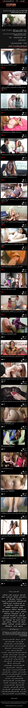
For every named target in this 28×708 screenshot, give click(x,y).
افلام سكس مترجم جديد (9, 684)
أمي (3, 619)
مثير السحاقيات (10, 605)
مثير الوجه (12, 611)
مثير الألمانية (14, 609)
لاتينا (19, 621)
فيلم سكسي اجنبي (13, 682)
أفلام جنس (5, 682)
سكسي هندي (6, 687)
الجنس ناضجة (22, 594)
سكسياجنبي (14, 671)
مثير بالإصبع (23, 624)
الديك (14, 619)
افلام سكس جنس (6, 689)
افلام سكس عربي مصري (16, 650)
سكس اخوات (19, 667)
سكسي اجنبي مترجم (11, 676)
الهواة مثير (22, 1)
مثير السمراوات (14, 607)
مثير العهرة (20, 626)
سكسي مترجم (23, 691)
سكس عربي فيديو (17, 663)
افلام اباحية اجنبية (12, 656)
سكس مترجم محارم (10, 667)
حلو (13, 1)
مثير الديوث (19, 617)
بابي (24, 603)
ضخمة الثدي (5, 594)
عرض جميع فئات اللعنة (14, 629)
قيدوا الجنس (23, 611)
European (4, 624)
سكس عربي (23, 674)
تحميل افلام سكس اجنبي (19, 643)
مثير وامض (17, 611)
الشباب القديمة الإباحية (18, 37)
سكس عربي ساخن (13, 654)
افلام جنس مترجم (19, 641)
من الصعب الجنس (21, 40)
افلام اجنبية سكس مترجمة (17, 678)
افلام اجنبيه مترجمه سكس (8, 693)
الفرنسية (18, 619)
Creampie (7, 607)
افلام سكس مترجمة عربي (18, 661)
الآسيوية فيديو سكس (7, 1)
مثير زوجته (4, 601)
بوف (20, 613)
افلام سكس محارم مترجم (8, 645)
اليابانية (3, 596)
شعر (23, 613)
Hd (17, 1)
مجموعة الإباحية (7, 613)
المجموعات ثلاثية (5, 611)
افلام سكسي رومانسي (18, 658)
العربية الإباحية (11, 624)
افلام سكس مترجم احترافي (8, 639)
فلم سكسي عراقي (8, 661)
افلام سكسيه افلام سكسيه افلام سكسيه (10, 691)
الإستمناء (21, 607)
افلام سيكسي (5, 656)
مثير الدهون (22, 605)
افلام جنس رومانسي (21, 656)
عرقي (10, 37)
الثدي (3, 609)
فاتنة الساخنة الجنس (11, 601)
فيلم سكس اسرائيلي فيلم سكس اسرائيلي (17, 652)
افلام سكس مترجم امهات (8, 680)
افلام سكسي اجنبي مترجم (18, 665)
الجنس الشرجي (9, 596)
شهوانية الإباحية (8, 619)
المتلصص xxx (12, 599)
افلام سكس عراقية (20, 684)
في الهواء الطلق (8, 626)
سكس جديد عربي (22, 671)
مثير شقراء (23, 619)
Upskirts (14, 621)
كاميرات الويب (6, 615)
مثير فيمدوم (8, 609)
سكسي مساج (21, 654)
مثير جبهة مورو (16, 594)
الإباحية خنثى (17, 624)
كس (7, 599)
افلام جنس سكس (14, 687)
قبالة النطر (15, 596)
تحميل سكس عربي (6, 671)
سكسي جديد (4, 652)
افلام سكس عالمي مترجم (14, 674)
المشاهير (24, 617)
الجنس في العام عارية (17, 603)
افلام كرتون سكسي (15, 689)
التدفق (4, 621)
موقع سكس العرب (8, 665)
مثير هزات (15, 626)
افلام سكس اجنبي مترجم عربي (18, 669)
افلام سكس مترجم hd (14, 591)
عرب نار (8, 650)
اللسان (10, 594)
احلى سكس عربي (8, 658)
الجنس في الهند (8, 648)
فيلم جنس (23, 639)
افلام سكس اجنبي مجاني (20, 645)
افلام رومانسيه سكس (9, 641)
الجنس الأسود (5, 674)
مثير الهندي (9, 621)
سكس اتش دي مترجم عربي (16, 43)
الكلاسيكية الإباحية (5, 617)
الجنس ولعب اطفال (22, 609)
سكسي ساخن (21, 682)
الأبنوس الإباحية (22, 615)
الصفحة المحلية (14, 698)
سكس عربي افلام (7, 669)
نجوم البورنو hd (15, 613)
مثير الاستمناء (19, 599)
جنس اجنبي (21, 687)
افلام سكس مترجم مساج (17, 648)
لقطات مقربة (13, 617)
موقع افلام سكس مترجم (20, 693)
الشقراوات (16, 605)
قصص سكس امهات (8, 643)
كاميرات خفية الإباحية (7, 603)
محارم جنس (7, 678)
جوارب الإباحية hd (14, 615)
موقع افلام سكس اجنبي (20, 680)
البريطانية (23, 621)
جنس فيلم (18, 639)
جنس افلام (9, 663)
